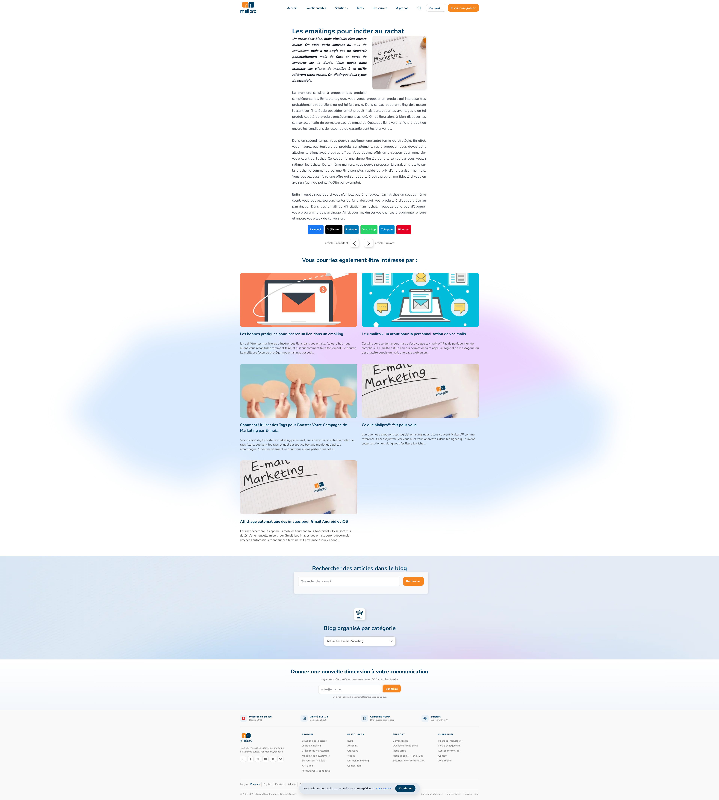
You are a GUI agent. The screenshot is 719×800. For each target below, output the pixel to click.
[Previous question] (354, 243)
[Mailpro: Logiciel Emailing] (248, 8)
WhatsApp (369, 229)
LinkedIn (351, 229)
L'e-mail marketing (358, 760)
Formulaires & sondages (316, 770)
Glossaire (352, 750)
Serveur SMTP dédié (313, 760)
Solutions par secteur (314, 741)
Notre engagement (449, 745)
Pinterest (403, 229)
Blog (350, 741)
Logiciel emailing (311, 745)
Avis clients (445, 760)
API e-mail (308, 765)
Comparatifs (354, 765)
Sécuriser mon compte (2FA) (409, 760)
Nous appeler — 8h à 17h (408, 756)
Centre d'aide (400, 741)
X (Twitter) (334, 229)
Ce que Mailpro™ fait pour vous (389, 424)
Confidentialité (384, 788)
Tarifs (360, 8)
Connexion (436, 8)
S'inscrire (392, 689)
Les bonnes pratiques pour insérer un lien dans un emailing (291, 333)
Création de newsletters (316, 750)
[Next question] (368, 243)
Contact (442, 756)
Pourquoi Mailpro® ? (450, 741)
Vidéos (351, 756)
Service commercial (449, 750)
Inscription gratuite (463, 8)
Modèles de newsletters (316, 756)
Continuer (405, 788)
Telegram (387, 229)
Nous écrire (399, 750)
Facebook (316, 229)
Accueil (292, 8)
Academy (352, 745)
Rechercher (413, 581)
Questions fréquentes (405, 745)
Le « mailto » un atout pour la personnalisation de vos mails (414, 333)
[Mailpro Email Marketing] (246, 738)
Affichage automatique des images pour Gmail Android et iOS (294, 521)
